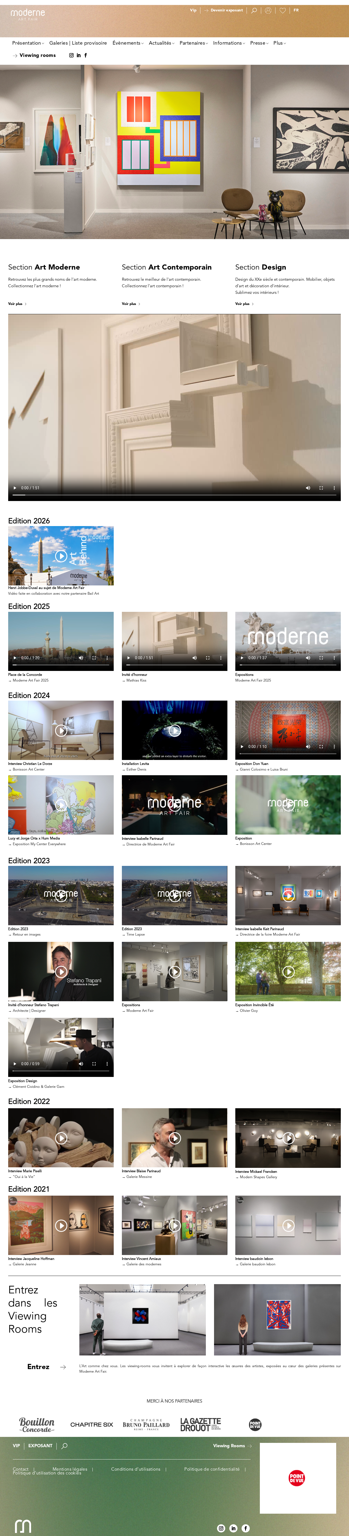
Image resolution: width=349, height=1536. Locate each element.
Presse (257, 43)
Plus (278, 43)
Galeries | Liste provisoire (78, 43)
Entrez (38, 1367)
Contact (21, 1469)
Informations (227, 43)
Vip (193, 11)
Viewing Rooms (229, 1446)
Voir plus (15, 304)
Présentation (26, 43)
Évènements (127, 43)
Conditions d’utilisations (135, 1469)
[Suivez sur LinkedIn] (78, 55)
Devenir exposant (227, 11)
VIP (16, 1446)
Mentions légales (70, 1469)
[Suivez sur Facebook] (85, 55)
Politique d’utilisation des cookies (47, 1473)
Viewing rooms (38, 55)
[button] (296, 11)
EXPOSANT (40, 1446)
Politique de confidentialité (212, 1469)
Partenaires (192, 43)
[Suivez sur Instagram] (71, 55)
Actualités (160, 43)
